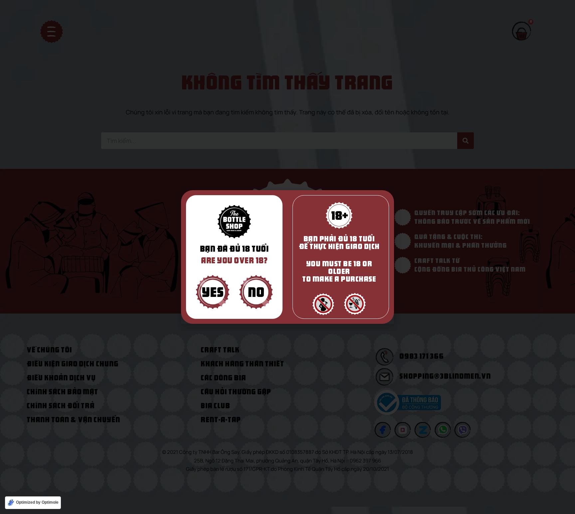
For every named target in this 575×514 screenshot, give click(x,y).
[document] (287, 257)
